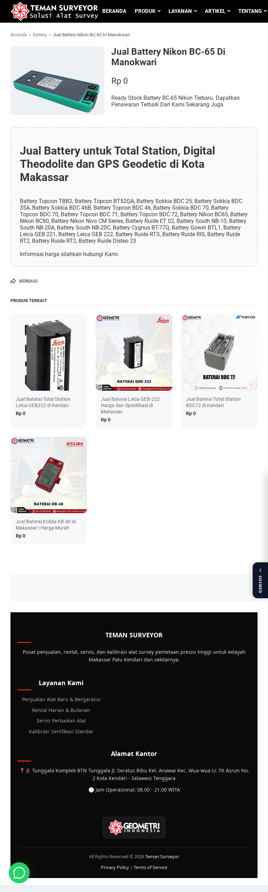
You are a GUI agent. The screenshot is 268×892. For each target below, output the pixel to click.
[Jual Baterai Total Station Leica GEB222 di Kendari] (48, 352)
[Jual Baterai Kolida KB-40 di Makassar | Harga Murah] (48, 475)
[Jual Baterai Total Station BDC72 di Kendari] (219, 352)
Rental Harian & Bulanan (61, 710)
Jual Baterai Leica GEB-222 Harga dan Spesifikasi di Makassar (130, 405)
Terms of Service (150, 867)
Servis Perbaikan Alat (61, 720)
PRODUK (145, 11)
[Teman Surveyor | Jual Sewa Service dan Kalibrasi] (54, 11)
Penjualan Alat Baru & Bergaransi (61, 699)
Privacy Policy (115, 867)
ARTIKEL (215, 11)
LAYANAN (180, 11)
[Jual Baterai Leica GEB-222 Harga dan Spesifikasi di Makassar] (134, 352)
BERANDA (114, 11)
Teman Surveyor (162, 856)
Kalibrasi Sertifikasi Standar (61, 731)
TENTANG (250, 11)
